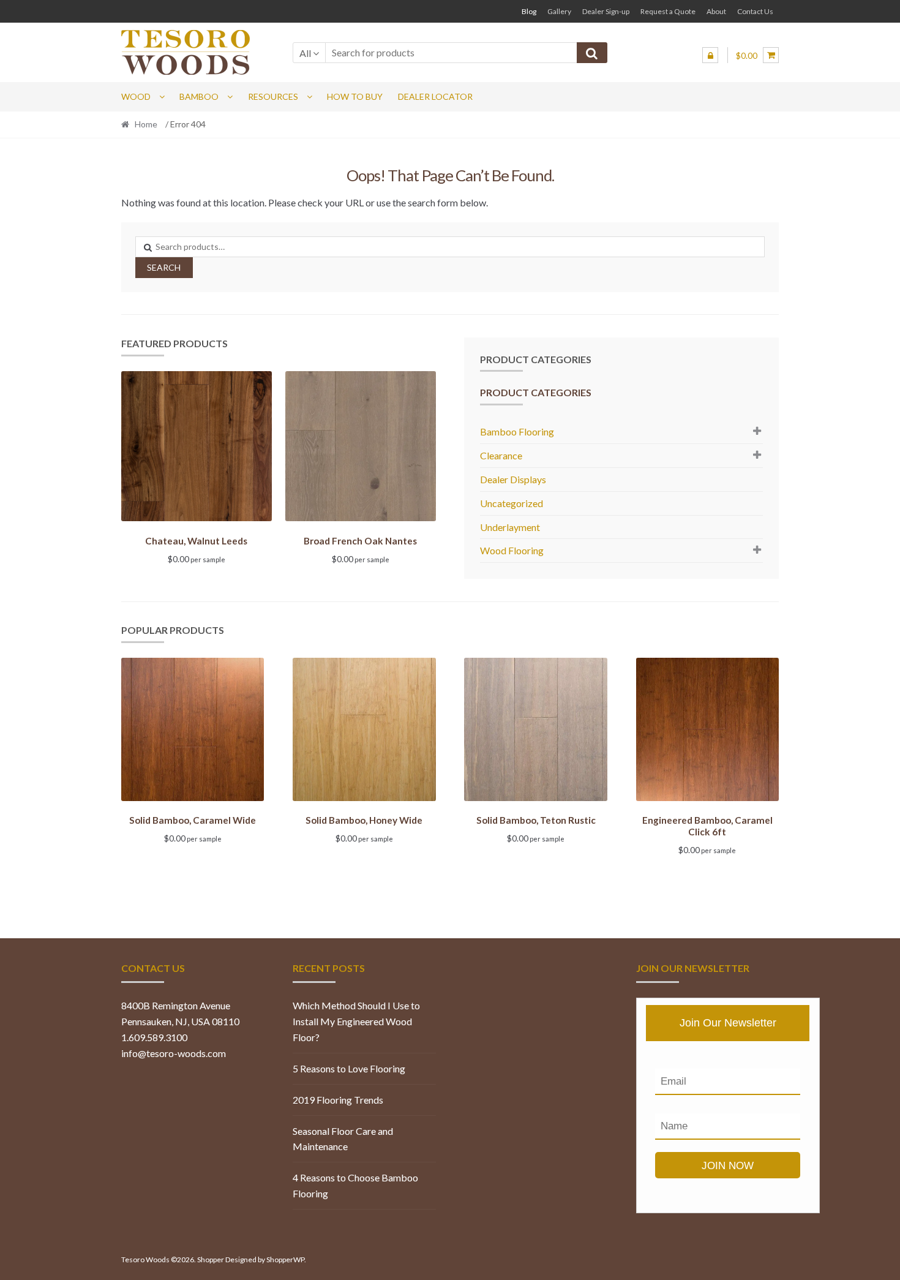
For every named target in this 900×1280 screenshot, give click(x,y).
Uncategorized (511, 503)
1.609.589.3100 (154, 1037)
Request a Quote (668, 11)
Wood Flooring (512, 550)
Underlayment (510, 527)
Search (164, 267)
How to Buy (355, 96)
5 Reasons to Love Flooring (349, 1068)
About (716, 11)
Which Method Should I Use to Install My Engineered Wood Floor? (356, 1021)
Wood (136, 96)
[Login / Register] (710, 55)
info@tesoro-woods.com (173, 1053)
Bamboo (199, 96)
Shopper (210, 1259)
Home (146, 124)
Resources (273, 96)
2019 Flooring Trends (338, 1099)
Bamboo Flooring (517, 431)
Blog (529, 11)
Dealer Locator (435, 96)
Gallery (559, 11)
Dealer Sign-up (605, 11)
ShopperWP (285, 1259)
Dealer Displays (513, 479)
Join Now (728, 1166)
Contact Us (755, 11)
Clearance (501, 455)
